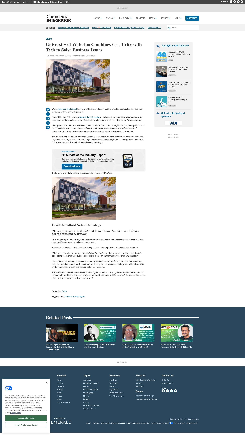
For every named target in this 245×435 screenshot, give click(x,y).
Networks (86, 399)
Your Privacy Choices (160, 423)
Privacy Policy (15, 413)
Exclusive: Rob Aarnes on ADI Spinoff (73, 28)
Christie (67, 296)
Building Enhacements (91, 383)
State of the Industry (116, 393)
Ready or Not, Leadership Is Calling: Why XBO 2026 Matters (179, 84)
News (171, 60)
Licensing (139, 383)
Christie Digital (78, 296)
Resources (124, 18)
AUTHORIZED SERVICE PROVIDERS (113, 423)
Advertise (26, 2)
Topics (109, 18)
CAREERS (96, 423)
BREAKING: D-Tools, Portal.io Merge (129, 28)
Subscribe (192, 18)
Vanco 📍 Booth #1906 (101, 28)
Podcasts (60, 390)
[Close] (47, 383)
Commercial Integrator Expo (145, 396)
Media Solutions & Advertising (146, 380)
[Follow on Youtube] (242, 1)
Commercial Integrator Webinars (146, 399)
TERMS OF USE (179, 423)
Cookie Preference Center (26, 425)
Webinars (112, 386)
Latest (97, 18)
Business (86, 386)
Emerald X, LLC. (180, 419)
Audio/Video (87, 380)
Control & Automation (90, 390)
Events (164, 18)
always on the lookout (67, 109)
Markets (86, 396)
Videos (59, 399)
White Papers (113, 383)
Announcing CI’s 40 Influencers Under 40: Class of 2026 (179, 54)
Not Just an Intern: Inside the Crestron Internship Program (178, 69)
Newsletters (139, 386)
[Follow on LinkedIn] (238, 1)
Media (152, 18)
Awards (59, 393)
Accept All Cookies (26, 418)
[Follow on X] (231, 1)
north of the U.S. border (89, 117)
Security (86, 402)
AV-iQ (67, 2)
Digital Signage (88, 393)
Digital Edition (114, 390)
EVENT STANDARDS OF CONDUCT (138, 423)
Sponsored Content (63, 402)
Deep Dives (113, 380)
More (177, 18)
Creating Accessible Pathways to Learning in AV (177, 99)
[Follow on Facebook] (234, 1)
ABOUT (88, 423)
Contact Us (165, 380)
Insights (172, 75)
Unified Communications (91, 405)
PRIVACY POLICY (192, 423)
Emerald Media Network (10, 2)
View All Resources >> (116, 396)
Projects (140, 18)
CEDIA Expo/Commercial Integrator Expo (47, 2)
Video (49, 39)
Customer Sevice (167, 383)
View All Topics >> (89, 409)
